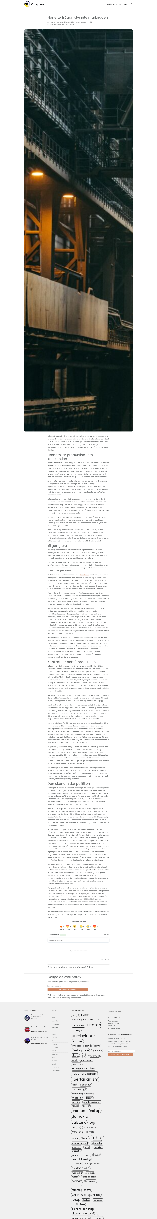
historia (54, 1037)
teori (85, 1138)
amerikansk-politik (81, 1045)
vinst (74, 1015)
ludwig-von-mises (83, 1068)
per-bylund (82, 1035)
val (92, 1123)
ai (52, 1014)
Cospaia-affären (115, 1028)
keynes (97, 1155)
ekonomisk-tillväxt (81, 1155)
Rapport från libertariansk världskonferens (39, 1015)
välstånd (79, 1122)
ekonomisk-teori (83, 1213)
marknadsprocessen (82, 1093)
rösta (75, 1200)
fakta (74, 1084)
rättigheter (96, 1143)
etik (53, 1031)
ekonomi (83, 22)
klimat (90, 1132)
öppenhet (85, 1084)
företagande (70, 24)
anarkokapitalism (92, 1102)
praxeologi (79, 1089)
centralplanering (81, 1159)
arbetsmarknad (80, 1143)
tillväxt (84, 1015)
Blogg (115, 4)
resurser (77, 1041)
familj (74, 1060)
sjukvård (76, 1102)
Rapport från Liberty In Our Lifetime (39, 1038)
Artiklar (109, 4)
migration (77, 1097)
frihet (54, 1034)
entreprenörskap (59, 24)
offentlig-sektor (81, 1190)
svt (84, 1055)
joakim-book (79, 1195)
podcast (55, 1047)
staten (54, 1061)
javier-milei (89, 1127)
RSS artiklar (113, 1026)
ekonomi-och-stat (82, 1208)
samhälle (90, 22)
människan (77, 1173)
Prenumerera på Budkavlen (67, 989)
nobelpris (77, 1185)
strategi (76, 1030)
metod (75, 1176)
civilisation (77, 1151)
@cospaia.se (113, 1021)
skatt (54, 1057)
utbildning (55, 1067)
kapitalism (78, 1204)
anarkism (76, 1147)
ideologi (86, 1200)
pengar (76, 1127)
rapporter (98, 1200)
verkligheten (56, 1071)
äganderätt (86, 1060)
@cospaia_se (114, 1023)
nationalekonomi (85, 1073)
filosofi (89, 1097)
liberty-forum (92, 1163)
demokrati (55, 1024)
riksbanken (80, 1168)
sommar (92, 1019)
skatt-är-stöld (89, 1176)
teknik (54, 1064)
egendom (97, 1050)
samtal (97, 1045)
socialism (98, 1147)
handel (75, 1105)
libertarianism (56, 1041)
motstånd (77, 1132)
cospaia (55, 1021)
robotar (86, 1105)
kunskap (95, 1195)
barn (53, 1018)
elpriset (90, 1173)
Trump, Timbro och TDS (38, 1027)
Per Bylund (53, 22)
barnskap (90, 1181)
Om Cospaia (123, 4)
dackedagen (78, 1019)
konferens (77, 1163)
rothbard (78, 1025)
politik (54, 1051)
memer (54, 1044)
